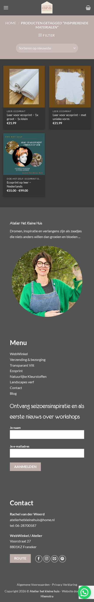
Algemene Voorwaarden (33, 584)
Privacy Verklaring (64, 584)
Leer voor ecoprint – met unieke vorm (69, 117)
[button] (6, 7)
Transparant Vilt (22, 365)
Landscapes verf (22, 382)
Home (10, 23)
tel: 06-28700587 (23, 525)
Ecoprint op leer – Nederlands (19, 184)
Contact (16, 388)
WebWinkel (19, 354)
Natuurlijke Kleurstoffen (28, 376)
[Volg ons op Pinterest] (62, 558)
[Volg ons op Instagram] (46, 558)
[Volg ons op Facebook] (38, 558)
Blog (13, 393)
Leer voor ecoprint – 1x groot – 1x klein (22, 117)
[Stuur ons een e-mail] (54, 558)
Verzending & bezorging (27, 359)
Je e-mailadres (19, 446)
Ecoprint (16, 371)
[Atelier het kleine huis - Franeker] (47, 7)
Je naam (15, 427)
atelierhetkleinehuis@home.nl (32, 520)
